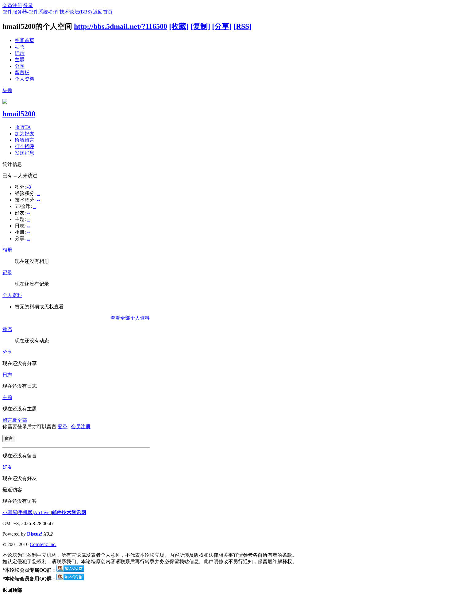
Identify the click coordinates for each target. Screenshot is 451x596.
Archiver (42, 512)
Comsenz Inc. (43, 544)
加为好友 (24, 133)
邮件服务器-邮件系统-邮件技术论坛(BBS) (47, 11)
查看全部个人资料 (130, 318)
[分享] (222, 26)
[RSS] (242, 26)
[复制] (200, 26)
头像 (7, 90)
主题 (20, 59)
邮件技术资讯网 (69, 512)
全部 (22, 420)
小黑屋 (9, 512)
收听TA (23, 127)
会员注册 (12, 5)
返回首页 (103, 11)
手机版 (25, 512)
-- (38, 193)
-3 (29, 187)
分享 (20, 66)
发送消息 (24, 153)
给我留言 (24, 140)
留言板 (22, 72)
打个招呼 (24, 146)
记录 (20, 53)
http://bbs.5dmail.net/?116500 (120, 26)
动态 (20, 46)
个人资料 (24, 79)
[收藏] (179, 26)
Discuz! (34, 533)
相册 (7, 249)
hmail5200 (18, 114)
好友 (7, 467)
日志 (7, 374)
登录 (28, 5)
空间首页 (24, 40)
